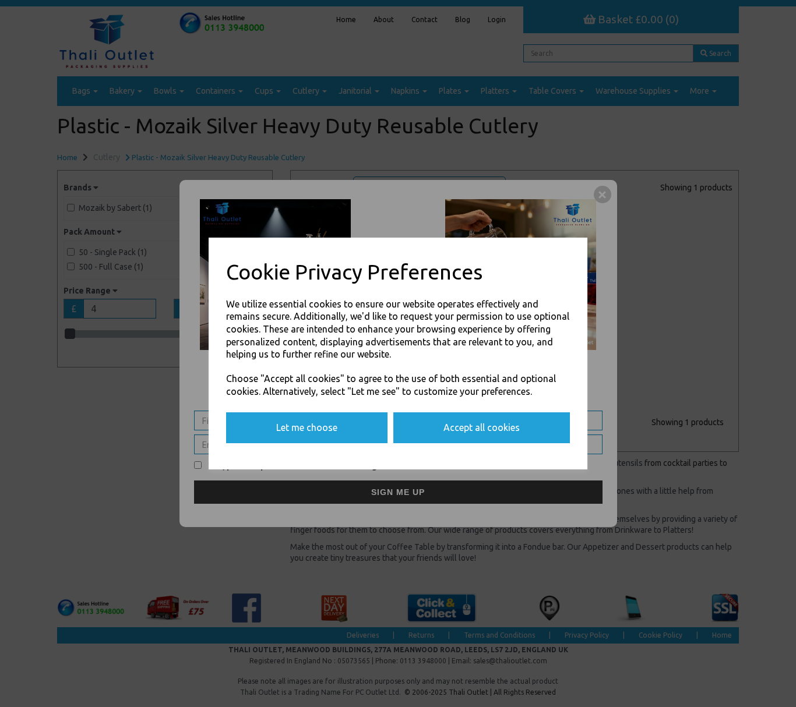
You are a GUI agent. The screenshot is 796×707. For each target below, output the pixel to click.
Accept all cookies (481, 427)
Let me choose (306, 427)
